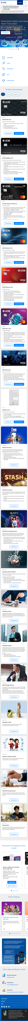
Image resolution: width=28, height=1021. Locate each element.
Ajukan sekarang (19, 133)
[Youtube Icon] (9, 1006)
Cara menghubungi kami (12, 984)
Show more (21, 12)
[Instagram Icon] (4, 1006)
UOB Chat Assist (10, 977)
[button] (20, 49)
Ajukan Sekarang (19, 422)
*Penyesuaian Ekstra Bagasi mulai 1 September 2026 (10, 219)
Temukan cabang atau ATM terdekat (15, 992)
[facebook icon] (2, 1006)
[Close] (26, 1011)
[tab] (14, 998)
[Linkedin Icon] (6, 1006)
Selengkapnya (5, 35)
